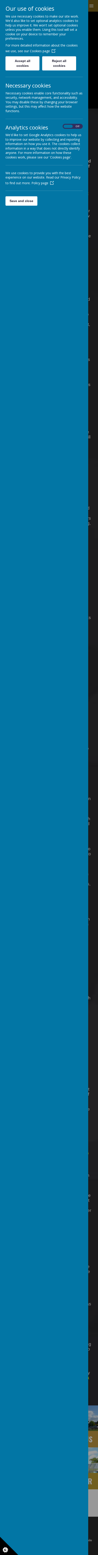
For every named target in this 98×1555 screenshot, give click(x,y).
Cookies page (40, 51)
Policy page (39, 183)
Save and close (21, 201)
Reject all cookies (59, 63)
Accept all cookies (22, 63)
